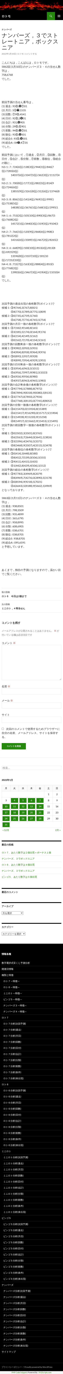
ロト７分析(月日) (12, 1035)
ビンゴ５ (6, 1218)
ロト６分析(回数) (12, 1108)
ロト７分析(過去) (12, 1029)
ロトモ (6, 16)
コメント (9, 642)
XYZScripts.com (45, 1372)
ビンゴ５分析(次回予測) (15, 1224)
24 (6, 818)
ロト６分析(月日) (12, 1102)
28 (40, 818)
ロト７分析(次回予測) (14, 1023)
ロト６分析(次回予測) (14, 1090)
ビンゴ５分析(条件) (13, 1272)
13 (31, 806)
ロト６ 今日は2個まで (14, 594)
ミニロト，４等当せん (13, 606)
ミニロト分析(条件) (13, 1205)
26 (23, 818)
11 (14, 806)
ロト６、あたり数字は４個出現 (18, 864)
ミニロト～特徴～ (12, 993)
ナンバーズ (7, 29)
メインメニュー (59, 16)
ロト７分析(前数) (12, 1066)
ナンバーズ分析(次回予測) (17, 1290)
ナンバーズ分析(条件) (14, 1339)
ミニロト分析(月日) (13, 1169)
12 (23, 806)
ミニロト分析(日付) (13, 1181)
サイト (6, 714)
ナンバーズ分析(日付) (14, 1315)
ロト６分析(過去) (12, 1096)
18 (14, 812)
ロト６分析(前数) (12, 1132)
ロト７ (5, 1017)
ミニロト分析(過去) (13, 1163)
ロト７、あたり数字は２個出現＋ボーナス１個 (26, 852)
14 (40, 806)
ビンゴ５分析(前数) (13, 1266)
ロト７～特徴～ (11, 981)
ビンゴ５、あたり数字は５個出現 (19, 876)
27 (31, 818)
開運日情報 (7, 968)
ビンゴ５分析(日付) (13, 1248)
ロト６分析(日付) (12, 1114)
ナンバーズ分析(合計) (14, 1321)
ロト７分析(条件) (12, 1072)
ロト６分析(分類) (12, 1126)
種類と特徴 (7, 975)
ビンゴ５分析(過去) (13, 1230)
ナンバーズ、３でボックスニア (18, 858)
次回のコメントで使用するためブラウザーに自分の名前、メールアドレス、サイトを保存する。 (31, 732)
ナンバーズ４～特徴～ (15, 1011)
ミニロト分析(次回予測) (15, 1157)
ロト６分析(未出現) (13, 1145)
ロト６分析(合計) (12, 1120)
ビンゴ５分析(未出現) (14, 1278)
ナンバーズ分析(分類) (14, 1327)
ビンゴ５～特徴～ (12, 999)
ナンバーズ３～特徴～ (15, 1005)
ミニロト (6, 1151)
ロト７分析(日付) (12, 1047)
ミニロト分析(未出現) (14, 1211)
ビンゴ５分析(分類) (13, 1260)
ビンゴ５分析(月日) (13, 1236)
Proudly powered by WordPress (38, 1367)
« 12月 (6, 830)
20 (31, 812)
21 (40, 812)
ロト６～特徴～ (11, 987)
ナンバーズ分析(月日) (14, 1303)
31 (6, 824)
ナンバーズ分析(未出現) (15, 1345)
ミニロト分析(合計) (13, 1187)
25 (14, 818)
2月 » (57, 830)
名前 (6, 686)
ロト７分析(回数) (12, 1041)
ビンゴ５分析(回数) (13, 1242)
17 (6, 812)
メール (7, 700)
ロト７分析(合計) (12, 1054)
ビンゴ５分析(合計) (13, 1254)
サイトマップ (9, 1351)
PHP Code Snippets (19, 1372)
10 (6, 806)
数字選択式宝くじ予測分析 (16, 962)
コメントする (31, 53)
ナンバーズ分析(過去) (14, 1297)
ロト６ (5, 1084)
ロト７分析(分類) (12, 1060)
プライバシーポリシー (12, 1367)
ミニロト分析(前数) (13, 1199)
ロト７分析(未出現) (13, 1078)
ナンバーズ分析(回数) (14, 1309)
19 (23, 812)
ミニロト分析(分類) (13, 1193)
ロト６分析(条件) (12, 1139)
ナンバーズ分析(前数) (14, 1333)
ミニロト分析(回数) (13, 1175)
